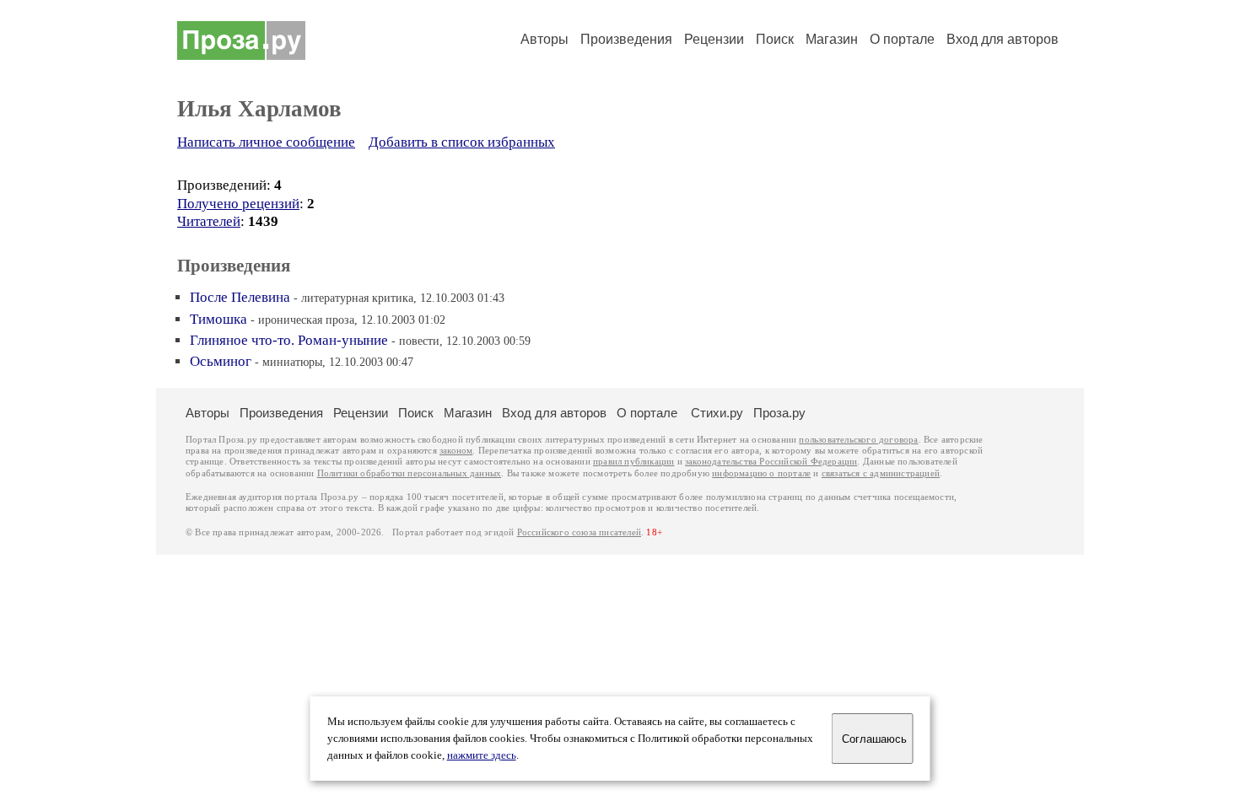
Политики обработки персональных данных (409, 473)
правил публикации (633, 461)
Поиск (775, 39)
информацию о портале (761, 473)
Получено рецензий (238, 204)
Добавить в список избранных (462, 142)
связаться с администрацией (881, 473)
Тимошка (218, 319)
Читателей (208, 221)
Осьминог (220, 361)
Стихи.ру (717, 413)
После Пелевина (240, 297)
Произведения (626, 39)
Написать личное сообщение (266, 142)
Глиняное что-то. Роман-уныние (289, 340)
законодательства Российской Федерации (771, 461)
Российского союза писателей (579, 532)
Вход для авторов (1002, 39)
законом (455, 450)
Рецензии (714, 39)
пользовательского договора (858, 439)
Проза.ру (779, 413)
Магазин (832, 39)
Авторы (544, 39)
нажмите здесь (481, 755)
